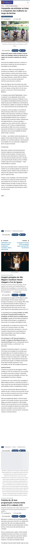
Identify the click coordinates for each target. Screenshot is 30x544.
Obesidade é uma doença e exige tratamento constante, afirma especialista (6, 246)
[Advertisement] (15, 213)
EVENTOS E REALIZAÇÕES (7, 16)
